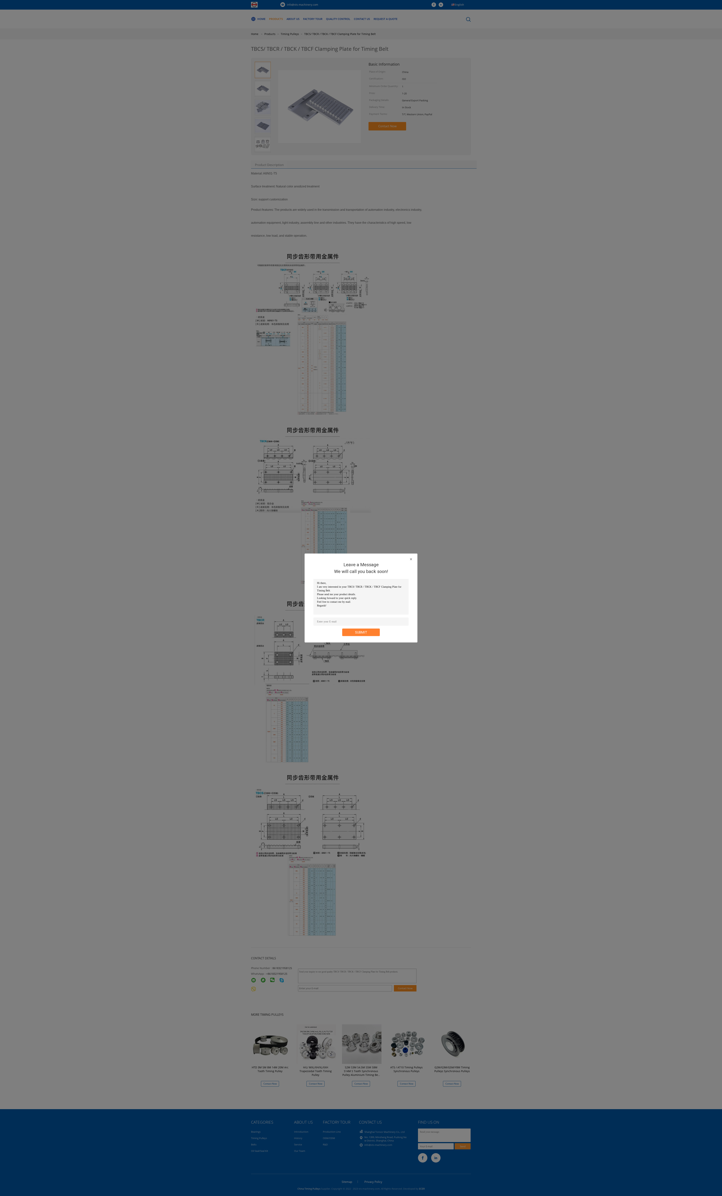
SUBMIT (361, 632)
